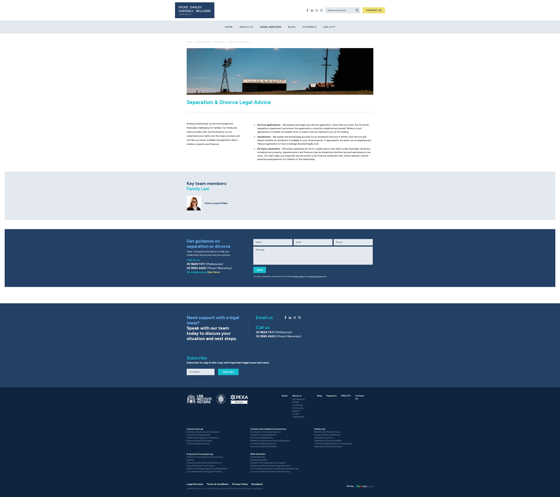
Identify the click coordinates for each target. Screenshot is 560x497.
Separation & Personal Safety (327, 440)
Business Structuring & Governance (203, 432)
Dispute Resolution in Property (201, 465)
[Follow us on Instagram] (321, 10)
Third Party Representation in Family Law (333, 443)
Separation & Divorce (324, 438)
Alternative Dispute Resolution (328, 446)
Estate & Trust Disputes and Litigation (268, 463)
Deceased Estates (258, 460)
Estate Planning (257, 457)
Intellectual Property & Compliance (203, 438)
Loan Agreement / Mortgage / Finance (204, 471)
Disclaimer (257, 484)
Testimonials (298, 417)
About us (246, 27)
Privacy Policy (298, 276)
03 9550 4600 (209, 268)
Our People (297, 405)
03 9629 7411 (205, 264)
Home (229, 27)
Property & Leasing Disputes (263, 435)
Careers (295, 414)
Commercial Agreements (198, 435)
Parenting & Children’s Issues (327, 432)
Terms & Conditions (218, 484)
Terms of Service (315, 276)
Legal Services (270, 27)
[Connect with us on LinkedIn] (312, 10)
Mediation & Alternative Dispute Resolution (270, 440)
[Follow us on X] (316, 10)
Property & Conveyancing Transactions (205, 457)
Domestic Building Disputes (263, 443)
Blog (291, 27)
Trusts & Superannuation (198, 443)
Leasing (190, 460)
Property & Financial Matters (327, 435)
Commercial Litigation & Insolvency (268, 429)
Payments (309, 27)
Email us (264, 317)
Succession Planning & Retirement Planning (270, 471)
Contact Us (359, 397)
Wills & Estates (257, 454)
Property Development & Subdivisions (204, 463)
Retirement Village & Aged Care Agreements (207, 468)
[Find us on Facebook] (307, 10)
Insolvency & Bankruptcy (261, 438)
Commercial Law (195, 429)
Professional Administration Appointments (270, 465)
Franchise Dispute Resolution (263, 446)
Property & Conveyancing (200, 454)
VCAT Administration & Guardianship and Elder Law (274, 468)
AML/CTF (329, 27)
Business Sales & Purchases (199, 440)
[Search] (357, 10)
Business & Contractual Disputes (265, 432)
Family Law (219, 42)
